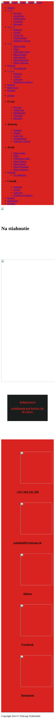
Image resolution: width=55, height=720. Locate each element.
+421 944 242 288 (27, 492)
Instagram (27, 695)
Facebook (27, 644)
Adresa (27, 593)
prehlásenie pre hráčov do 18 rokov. (27, 410)
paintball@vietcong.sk (28, 542)
